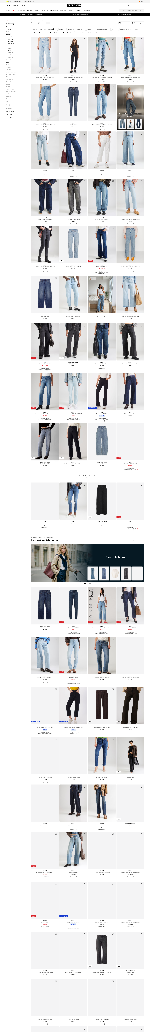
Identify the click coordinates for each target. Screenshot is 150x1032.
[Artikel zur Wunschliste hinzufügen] (56, 39)
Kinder (23, 5)
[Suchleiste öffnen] (120, 10)
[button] (124, 23)
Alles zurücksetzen (95, 32)
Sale (41, 29)
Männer (15, 5)
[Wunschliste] (139, 6)
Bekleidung (40, 20)
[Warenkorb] (143, 6)
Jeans (46, 20)
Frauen (8, 5)
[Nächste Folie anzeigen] (142, 540)
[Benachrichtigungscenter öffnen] (134, 5)
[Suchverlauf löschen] (143, 10)
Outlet (9, 1)
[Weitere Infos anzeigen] (45, 82)
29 (50, 20)
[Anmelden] (129, 6)
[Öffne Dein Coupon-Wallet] (124, 6)
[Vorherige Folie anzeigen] (133, 540)
